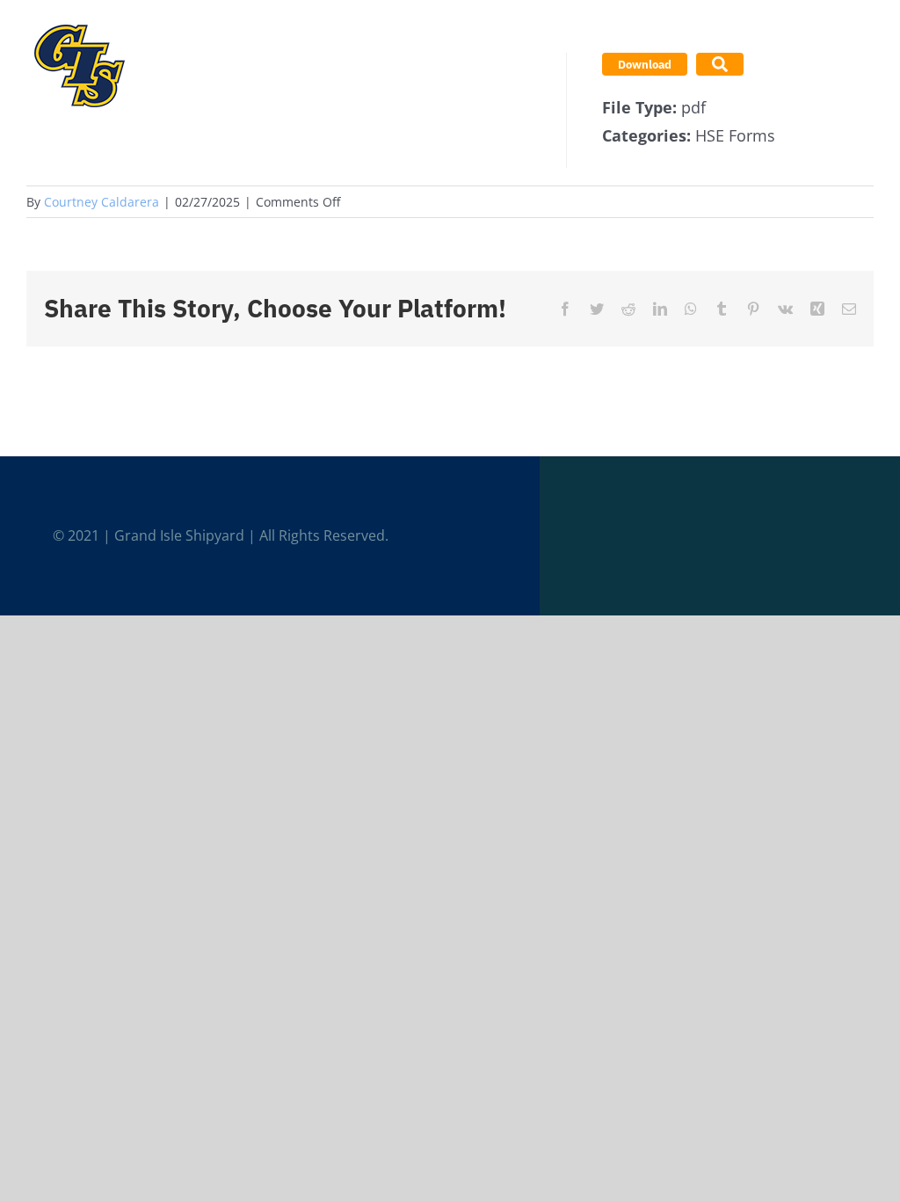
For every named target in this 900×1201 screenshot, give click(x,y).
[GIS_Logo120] (79, 21)
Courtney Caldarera (101, 201)
